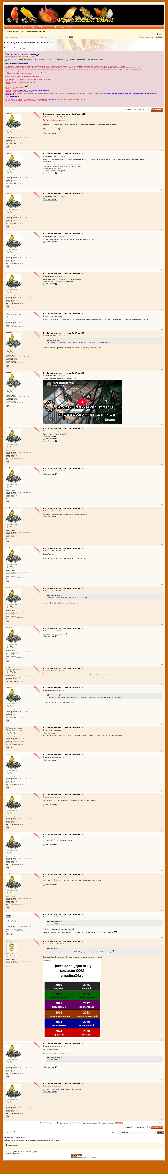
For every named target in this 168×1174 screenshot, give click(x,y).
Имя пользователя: (11, 37)
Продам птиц (41, 31)
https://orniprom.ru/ (50, 129)
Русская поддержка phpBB (12, 1153)
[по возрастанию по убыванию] (111, 1123)
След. (160, 1123)
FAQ (40, 27)
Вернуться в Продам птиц (14, 1132)
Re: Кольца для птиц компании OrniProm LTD (63, 154)
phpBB (14, 1152)
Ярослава (17, 48)
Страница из (140, 109)
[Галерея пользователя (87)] (11, 747)
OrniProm (48, 116)
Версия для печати (157, 34)
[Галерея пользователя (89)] (8, 966)
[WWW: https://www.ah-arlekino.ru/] (7, 747)
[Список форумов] (60, 14)
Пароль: (43, 37)
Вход (69, 27)
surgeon (47, 670)
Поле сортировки (76, 1123)
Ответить (154, 109)
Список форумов (31, 27)
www (46, 917)
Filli (46, 730)
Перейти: (113, 1132)
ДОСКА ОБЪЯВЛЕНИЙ (28, 31)
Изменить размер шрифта (161, 34)
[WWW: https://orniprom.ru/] (7, 146)
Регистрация (61, 27)
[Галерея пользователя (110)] (11, 934)
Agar (46, 316)
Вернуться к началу (162, 150)
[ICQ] (7, 934)
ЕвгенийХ (48, 943)
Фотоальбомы (49, 27)
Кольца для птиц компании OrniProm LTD (28, 42)
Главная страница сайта (14, 27)
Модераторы (25, 48)
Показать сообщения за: (48, 1123)
